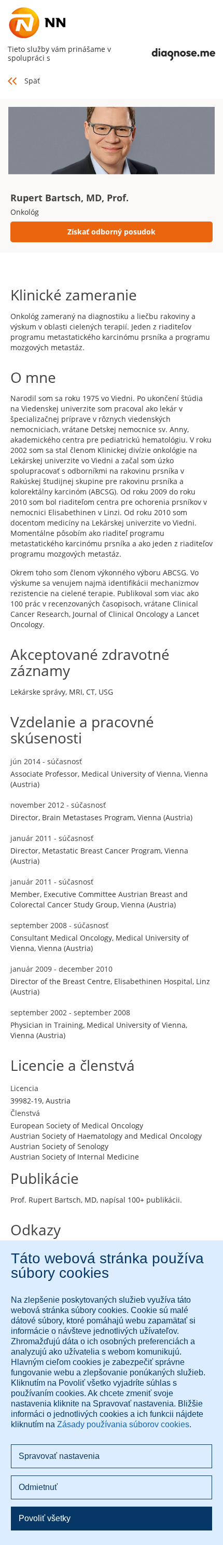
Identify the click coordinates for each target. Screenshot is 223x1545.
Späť (32, 81)
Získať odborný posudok (111, 232)
